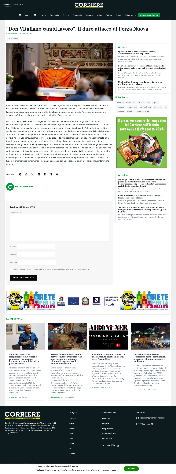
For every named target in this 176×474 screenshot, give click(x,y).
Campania (54, 15)
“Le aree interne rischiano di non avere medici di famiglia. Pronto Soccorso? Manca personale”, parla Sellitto (142, 209)
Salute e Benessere (109, 433)
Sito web (13, 262)
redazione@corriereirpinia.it (152, 418)
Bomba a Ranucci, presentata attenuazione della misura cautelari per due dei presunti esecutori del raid (142, 67)
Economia (77, 15)
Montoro (120, 112)
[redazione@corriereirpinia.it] (137, 418)
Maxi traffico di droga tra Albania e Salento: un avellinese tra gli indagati (140, 83)
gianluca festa (143, 112)
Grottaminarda (144, 102)
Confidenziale (107, 438)
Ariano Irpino (145, 107)
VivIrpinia (105, 424)
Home (43, 15)
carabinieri (130, 102)
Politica (66, 15)
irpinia (156, 102)
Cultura (109, 15)
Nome (13, 246)
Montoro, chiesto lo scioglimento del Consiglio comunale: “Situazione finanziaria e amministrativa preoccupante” (24, 359)
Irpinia (99, 15)
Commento (15, 212)
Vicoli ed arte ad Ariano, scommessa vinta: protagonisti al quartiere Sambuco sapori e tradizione (150, 358)
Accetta (131, 468)
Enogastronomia (108, 429)
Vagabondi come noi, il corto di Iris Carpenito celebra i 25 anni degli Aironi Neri (108, 356)
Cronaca (89, 15)
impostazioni (112, 470)
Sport (118, 15)
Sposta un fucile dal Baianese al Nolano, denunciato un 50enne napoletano (137, 52)
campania (158, 107)
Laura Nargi (133, 107)
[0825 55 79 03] (137, 424)
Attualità (72, 453)
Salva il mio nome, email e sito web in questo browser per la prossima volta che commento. (51, 269)
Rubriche (129, 15)
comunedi (121, 107)
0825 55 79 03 (146, 424)
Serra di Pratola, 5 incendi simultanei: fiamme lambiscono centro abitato (140, 196)
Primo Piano (13, 38)
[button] (35, 15)
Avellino (120, 102)
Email (13, 254)
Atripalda (130, 112)
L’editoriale (106, 419)
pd (166, 107)
